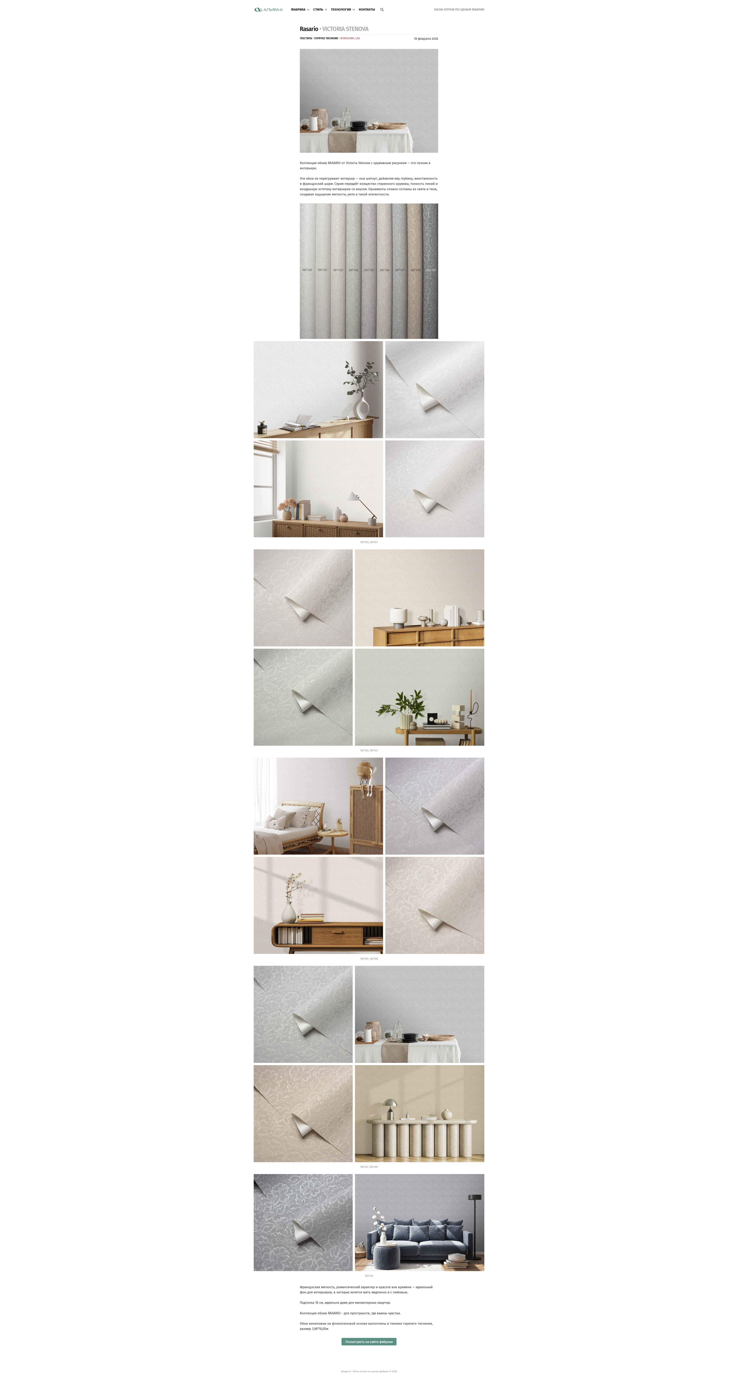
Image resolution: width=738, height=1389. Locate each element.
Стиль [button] (318, 9)
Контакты (367, 9)
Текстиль (306, 38)
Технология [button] (341, 9)
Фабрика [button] (298, 9)
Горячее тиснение (326, 38)
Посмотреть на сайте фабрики (369, 1342)
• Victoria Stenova (343, 29)
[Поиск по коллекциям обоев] (382, 9)
